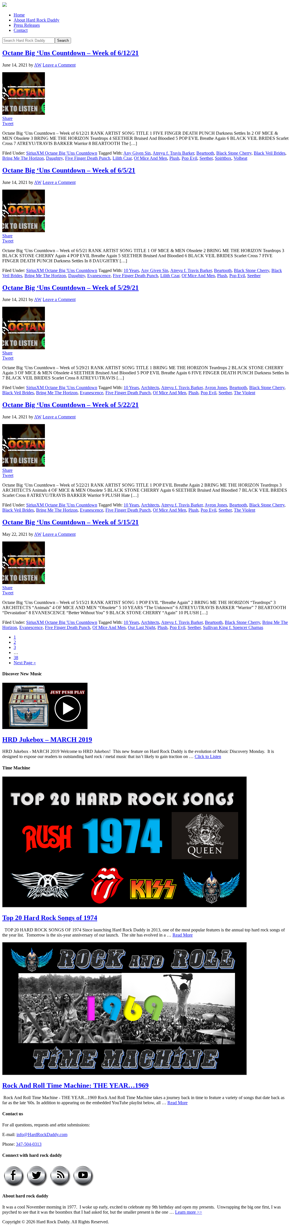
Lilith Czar (122, 158)
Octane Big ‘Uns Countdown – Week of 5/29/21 (70, 287)
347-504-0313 (28, 1144)
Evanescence (99, 275)
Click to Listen (208, 756)
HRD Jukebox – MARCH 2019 (47, 739)
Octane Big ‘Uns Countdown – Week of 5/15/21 (70, 522)
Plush (174, 158)
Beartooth (205, 153)
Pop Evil (189, 158)
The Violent (244, 392)
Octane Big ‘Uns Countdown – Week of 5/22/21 (70, 404)
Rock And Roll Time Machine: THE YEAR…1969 (75, 1085)
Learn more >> (188, 1212)
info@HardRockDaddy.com (41, 1134)
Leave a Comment (59, 65)
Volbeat (240, 158)
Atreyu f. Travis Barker (173, 153)
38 (16, 657)
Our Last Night (141, 627)
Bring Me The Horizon (23, 158)
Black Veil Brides (269, 153)
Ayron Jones (216, 387)
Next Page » (25, 662)
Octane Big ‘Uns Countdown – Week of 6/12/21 (70, 53)
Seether (206, 158)
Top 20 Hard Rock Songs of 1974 (49, 917)
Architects (150, 387)
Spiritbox (223, 158)
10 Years (131, 270)
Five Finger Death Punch (87, 158)
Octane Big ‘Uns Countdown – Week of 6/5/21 (68, 170)
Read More (182, 935)
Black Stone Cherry (233, 153)
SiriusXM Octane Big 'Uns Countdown (61, 153)
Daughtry (54, 158)
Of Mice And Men (150, 158)
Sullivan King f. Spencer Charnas (233, 627)
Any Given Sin (137, 153)
